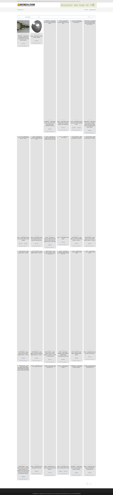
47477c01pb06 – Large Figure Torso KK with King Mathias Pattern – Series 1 (36, 353)
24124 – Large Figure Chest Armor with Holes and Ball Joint (76, 123)
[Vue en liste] (21, 17)
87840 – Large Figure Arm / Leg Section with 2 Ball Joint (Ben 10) (50, 468)
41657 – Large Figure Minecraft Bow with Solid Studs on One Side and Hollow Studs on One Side (50, 239)
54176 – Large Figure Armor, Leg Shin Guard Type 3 (90, 352)
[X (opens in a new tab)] (93, 1)
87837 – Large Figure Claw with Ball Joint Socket (36, 467)
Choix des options (23, 45)
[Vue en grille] (18, 17)
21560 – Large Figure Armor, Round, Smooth (36, 36)
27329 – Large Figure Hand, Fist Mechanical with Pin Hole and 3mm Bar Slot (37, 239)
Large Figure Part (92, 9)
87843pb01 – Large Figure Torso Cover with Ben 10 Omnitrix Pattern (76, 468)
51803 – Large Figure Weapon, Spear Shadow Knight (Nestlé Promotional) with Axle (63, 354)
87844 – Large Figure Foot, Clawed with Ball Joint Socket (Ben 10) (90, 468)
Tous (95, 17)
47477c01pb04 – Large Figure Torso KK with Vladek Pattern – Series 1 (23, 353)
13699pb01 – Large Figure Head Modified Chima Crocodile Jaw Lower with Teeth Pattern (23, 38)
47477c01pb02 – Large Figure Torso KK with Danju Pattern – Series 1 (76, 239)
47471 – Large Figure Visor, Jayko (63, 238)
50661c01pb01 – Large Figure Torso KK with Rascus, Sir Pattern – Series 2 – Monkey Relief (50, 354)
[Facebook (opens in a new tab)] (95, 1)
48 (92, 17)
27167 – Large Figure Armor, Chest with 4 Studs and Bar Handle (23, 239)
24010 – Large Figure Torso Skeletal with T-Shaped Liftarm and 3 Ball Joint (63, 123)
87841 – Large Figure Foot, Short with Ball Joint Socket (63, 467)
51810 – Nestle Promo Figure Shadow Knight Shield (76, 353)
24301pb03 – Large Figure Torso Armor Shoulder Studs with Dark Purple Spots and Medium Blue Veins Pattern (89, 124)
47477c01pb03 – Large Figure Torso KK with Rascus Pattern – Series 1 (89, 239)
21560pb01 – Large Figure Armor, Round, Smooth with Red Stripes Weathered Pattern (50, 123)
